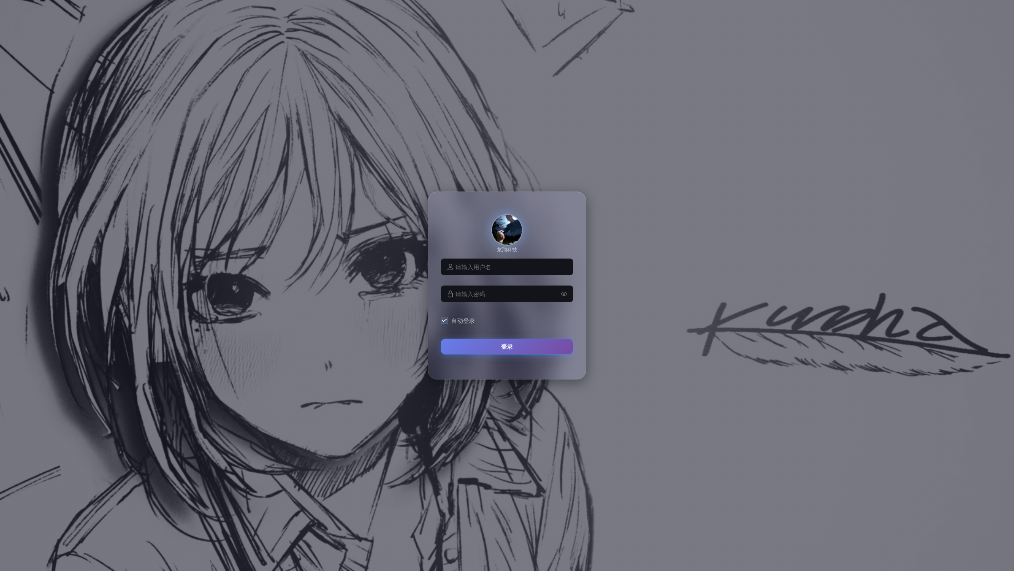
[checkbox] (459, 320)
